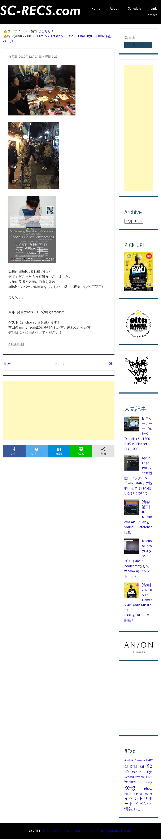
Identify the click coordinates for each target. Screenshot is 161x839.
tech (127, 793)
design (149, 782)
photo (148, 788)
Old (111, 364)
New (7, 364)
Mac (134, 772)
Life (127, 772)
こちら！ (47, 31)
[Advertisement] (58, 410)
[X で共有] (18, 344)
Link (154, 8)
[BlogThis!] (14, 344)
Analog (128, 760)
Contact (151, 15)
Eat (142, 767)
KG (150, 766)
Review (139, 777)
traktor (137, 793)
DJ (126, 767)
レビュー (140, 809)
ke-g (129, 788)
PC (140, 772)
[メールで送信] (10, 344)
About (114, 8)
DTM (133, 767)
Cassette (140, 760)
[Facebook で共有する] (22, 344)
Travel (149, 777)
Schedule (134, 8)
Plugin (148, 772)
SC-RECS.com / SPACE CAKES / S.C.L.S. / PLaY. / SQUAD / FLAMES (87, 831)
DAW (149, 760)
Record (129, 777)
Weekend (130, 782)
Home (95, 8)
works (149, 793)
